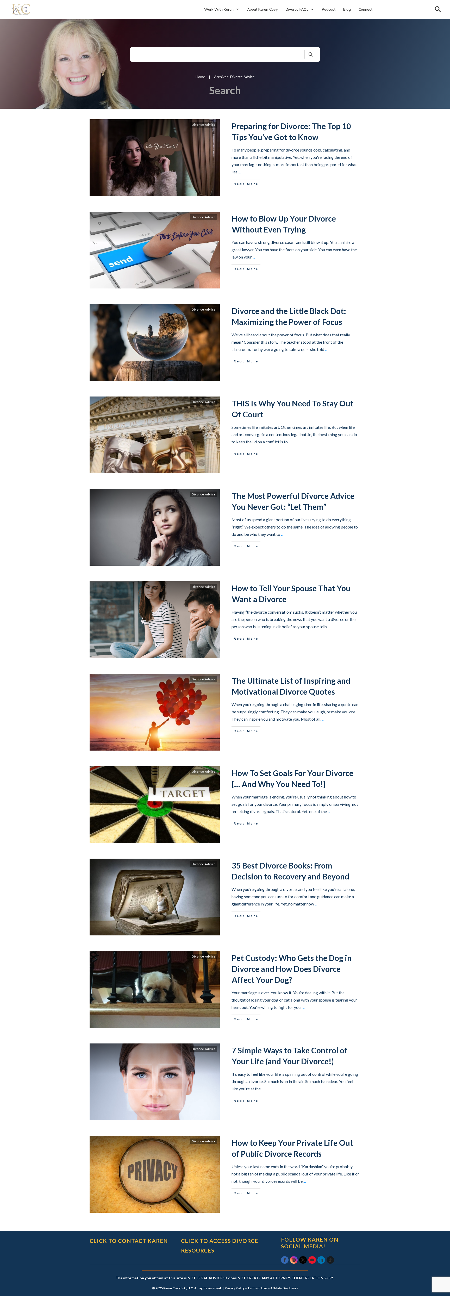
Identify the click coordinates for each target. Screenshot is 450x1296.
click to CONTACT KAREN (129, 1240)
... (239, 171)
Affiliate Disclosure (284, 1288)
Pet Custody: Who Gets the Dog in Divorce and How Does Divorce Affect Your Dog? (292, 968)
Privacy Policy (235, 1288)
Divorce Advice (204, 124)
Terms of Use (257, 1288)
